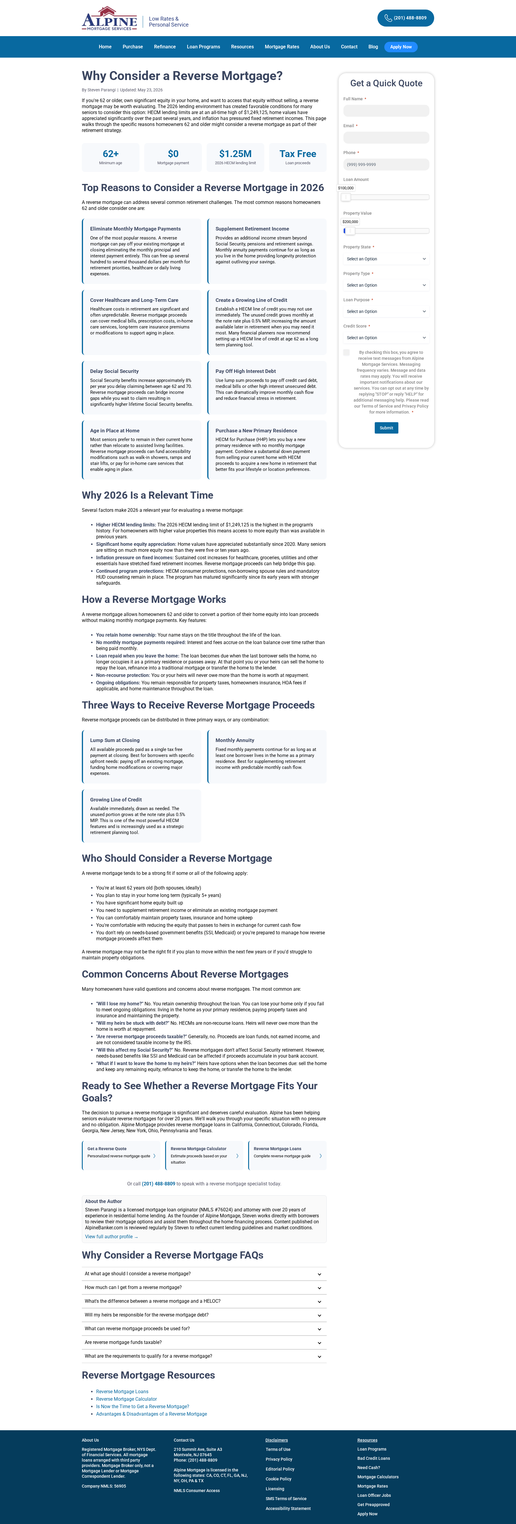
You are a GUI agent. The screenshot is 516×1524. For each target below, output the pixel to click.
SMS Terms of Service (286, 1498)
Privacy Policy (279, 1459)
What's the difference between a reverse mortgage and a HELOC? (153, 1301)
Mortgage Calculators (378, 1476)
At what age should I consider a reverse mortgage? (138, 1273)
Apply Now (367, 1513)
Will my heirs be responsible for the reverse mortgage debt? (147, 1315)
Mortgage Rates (282, 47)
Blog (373, 47)
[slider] (346, 197)
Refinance (165, 47)
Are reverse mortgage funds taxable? (123, 1342)
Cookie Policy (278, 1479)
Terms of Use (278, 1449)
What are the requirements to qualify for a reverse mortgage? (148, 1356)
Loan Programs (203, 47)
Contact (349, 47)
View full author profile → (112, 1236)
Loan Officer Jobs (374, 1495)
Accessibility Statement (288, 1508)
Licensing (275, 1488)
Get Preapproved (373, 1504)
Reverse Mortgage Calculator (126, 1399)
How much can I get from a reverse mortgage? (133, 1287)
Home (105, 47)
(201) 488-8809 (158, 1184)
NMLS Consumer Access (197, 1490)
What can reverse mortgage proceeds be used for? (137, 1328)
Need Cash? (368, 1467)
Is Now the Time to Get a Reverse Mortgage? (142, 1406)
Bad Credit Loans (373, 1458)
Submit (386, 427)
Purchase (133, 47)
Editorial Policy (280, 1469)
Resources (242, 47)
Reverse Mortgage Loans (122, 1391)
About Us (320, 47)
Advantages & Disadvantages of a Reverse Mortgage (151, 1414)
